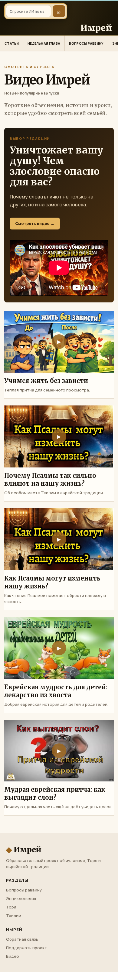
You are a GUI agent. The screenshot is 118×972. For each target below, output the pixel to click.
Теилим (13, 915)
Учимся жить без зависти (46, 380)
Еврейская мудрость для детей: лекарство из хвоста (55, 691)
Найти (59, 11)
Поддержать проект (26, 947)
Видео (12, 956)
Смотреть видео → (34, 223)
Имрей (23, 849)
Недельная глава (44, 43)
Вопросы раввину (86, 43)
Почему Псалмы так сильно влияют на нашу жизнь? (50, 479)
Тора (11, 907)
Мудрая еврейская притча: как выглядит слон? (54, 793)
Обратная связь (22, 939)
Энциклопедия (21, 898)
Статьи (12, 43)
